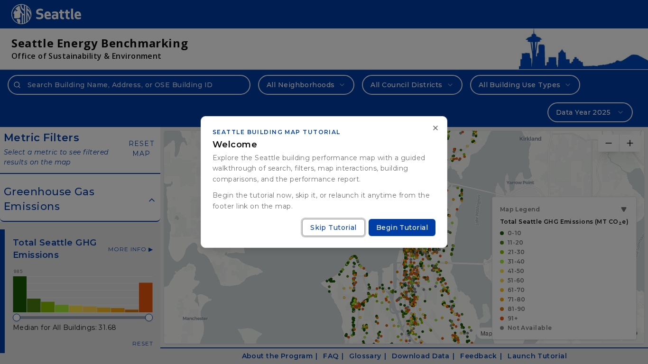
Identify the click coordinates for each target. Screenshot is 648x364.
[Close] (435, 128)
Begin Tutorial (402, 227)
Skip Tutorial (333, 227)
